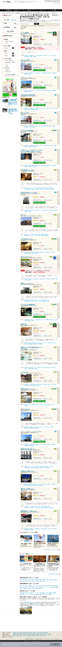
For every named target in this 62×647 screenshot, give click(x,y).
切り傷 (35, 588)
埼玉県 (18, 632)
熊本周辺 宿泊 (26, 55)
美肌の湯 (50, 594)
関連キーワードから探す (7, 636)
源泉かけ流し (40, 588)
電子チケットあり (25, 25)
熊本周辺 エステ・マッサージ (29, 187)
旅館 (41, 594)
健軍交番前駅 (53, 444)
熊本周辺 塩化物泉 (36, 278)
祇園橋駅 (46, 235)
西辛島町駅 (34, 146)
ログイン (54, 2)
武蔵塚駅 (30, 56)
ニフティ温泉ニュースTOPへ (53, 574)
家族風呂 (40, 586)
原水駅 (33, 320)
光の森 (47, 579)
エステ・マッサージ (46, 586)
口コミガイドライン (46, 638)
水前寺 (33, 579)
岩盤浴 (25, 588)
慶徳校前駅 (30, 146)
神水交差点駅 (54, 528)
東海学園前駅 (26, 56)
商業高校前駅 (26, 529)
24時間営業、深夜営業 (10, 62)
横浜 (13, 635)
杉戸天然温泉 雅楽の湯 (28, 602)
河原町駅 (42, 235)
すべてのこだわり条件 (10, 74)
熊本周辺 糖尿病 (27, 367)
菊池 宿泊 (37, 404)
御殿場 (30, 635)
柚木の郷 (36, 604)
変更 (15, 23)
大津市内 (42, 635)
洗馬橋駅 (29, 211)
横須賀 (18, 635)
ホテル (26, 585)
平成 (23, 579)
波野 (42, 581)
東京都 (30, 632)
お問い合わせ (57, 638)
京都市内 (38, 635)
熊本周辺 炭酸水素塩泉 (28, 278)
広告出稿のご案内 (38, 638)
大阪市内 (34, 635)
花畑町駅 (25, 109)
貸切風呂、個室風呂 (55, 586)
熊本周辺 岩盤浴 (44, 444)
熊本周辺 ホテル (32, 90)
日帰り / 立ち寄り (9, 41)
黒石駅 (38, 385)
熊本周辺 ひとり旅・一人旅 (47, 55)
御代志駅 (54, 384)
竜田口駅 (54, 55)
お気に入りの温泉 (48, 1)
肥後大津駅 (49, 404)
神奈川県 (14, 632)
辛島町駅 (56, 108)
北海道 (37, 632)
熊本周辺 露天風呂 (45, 90)
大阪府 (33, 632)
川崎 (16, 635)
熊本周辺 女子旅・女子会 (50, 108)
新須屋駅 (53, 278)
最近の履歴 (56, 1)
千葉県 (21, 632)
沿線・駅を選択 (10, 31)
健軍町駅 (49, 444)
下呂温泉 (28, 634)
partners (24, 643)
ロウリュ (21, 588)
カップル (34, 585)
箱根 (17, 634)
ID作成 (58, 2)
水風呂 (30, 586)
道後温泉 (37, 634)
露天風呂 (30, 585)
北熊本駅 (34, 56)
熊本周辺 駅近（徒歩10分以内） (35, 165)
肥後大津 (56, 579)
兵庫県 (24, 632)
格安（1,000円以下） (54, 585)
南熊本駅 (39, 235)
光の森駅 (29, 253)
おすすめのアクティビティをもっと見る (51, 549)
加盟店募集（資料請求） (29, 638)
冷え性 (32, 588)
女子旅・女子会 (35, 586)
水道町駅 (40, 467)
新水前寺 (29, 579)
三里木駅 (33, 253)
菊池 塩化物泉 (33, 404)
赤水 (25, 581)
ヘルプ (52, 638)
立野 (23, 581)
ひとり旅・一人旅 (39, 585)
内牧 (31, 581)
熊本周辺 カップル (33, 55)
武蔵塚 (44, 579)
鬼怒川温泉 (49, 634)
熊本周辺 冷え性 (32, 210)
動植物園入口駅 (26, 445)
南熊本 (25, 579)
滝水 (45, 581)
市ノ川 (28, 581)
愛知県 (43, 632)
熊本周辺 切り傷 (48, 278)
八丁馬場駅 (49, 528)
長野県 (40, 632)
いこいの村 (36, 581)
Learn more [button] (16, 645)
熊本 (20, 579)
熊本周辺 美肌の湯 (42, 278)
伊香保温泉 (33, 634)
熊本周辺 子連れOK (39, 55)
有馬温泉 (20, 634)
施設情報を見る (38, 44)
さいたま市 (24, 635)
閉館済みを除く (41, 25)
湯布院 (45, 634)
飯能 (27, 635)
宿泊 (20, 585)
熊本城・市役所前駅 (31, 109)
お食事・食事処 (47, 585)
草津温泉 (14, 634)
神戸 (45, 635)
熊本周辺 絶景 (32, 145)
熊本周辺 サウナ (38, 90)
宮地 (40, 581)
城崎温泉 (24, 634)
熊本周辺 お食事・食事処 (39, 187)
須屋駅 (57, 278)
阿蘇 (33, 581)
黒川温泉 (41, 634)
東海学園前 (37, 579)
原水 (53, 579)
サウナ (23, 585)
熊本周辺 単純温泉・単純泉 (28, 252)
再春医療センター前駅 (28, 385)
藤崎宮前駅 (33, 467)
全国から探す (14, 19)
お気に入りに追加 (48, 44)
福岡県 (46, 632)
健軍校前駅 (32, 445)
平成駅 (36, 235)
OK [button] (55, 644)
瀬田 (20, 581)
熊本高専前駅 (34, 385)
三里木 (50, 579)
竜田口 (41, 579)
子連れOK (29, 588)
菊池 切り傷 (42, 404)
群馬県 (27, 632)
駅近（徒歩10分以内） (24, 586)
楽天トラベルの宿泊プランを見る (39, 87)
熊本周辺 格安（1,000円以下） (49, 187)
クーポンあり (33, 25)
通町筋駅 (36, 109)
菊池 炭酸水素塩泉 (27, 404)
